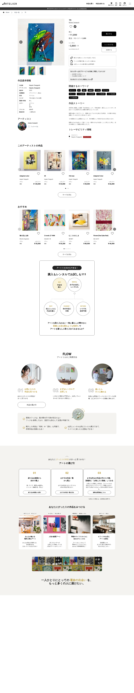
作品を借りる (100, 3)
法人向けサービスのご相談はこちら (80, 79)
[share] (75, 26)
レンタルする (109, 44)
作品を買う (90, 3)
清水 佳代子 (96, 239)
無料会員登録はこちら (99, 492)
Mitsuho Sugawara (24, 239)
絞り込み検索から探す (34, 492)
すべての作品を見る (82, 8)
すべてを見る (67, 195)
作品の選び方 (32, 405)
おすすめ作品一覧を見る (67, 492)
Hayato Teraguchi (34, 88)
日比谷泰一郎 (47, 239)
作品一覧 (17, 12)
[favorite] (71, 27)
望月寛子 (71, 239)
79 (25, 12)
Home (7, 12)
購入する (109, 34)
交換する (109, 50)
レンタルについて (74, 49)
